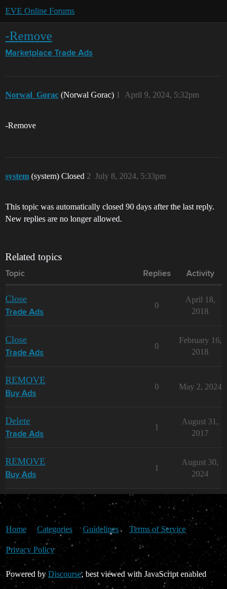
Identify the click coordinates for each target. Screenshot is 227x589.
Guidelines (101, 529)
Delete (17, 420)
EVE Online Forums (39, 10)
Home (16, 529)
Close (16, 298)
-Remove (28, 35)
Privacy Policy (30, 549)
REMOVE (25, 380)
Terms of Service (157, 529)
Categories (54, 529)
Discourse (64, 573)
